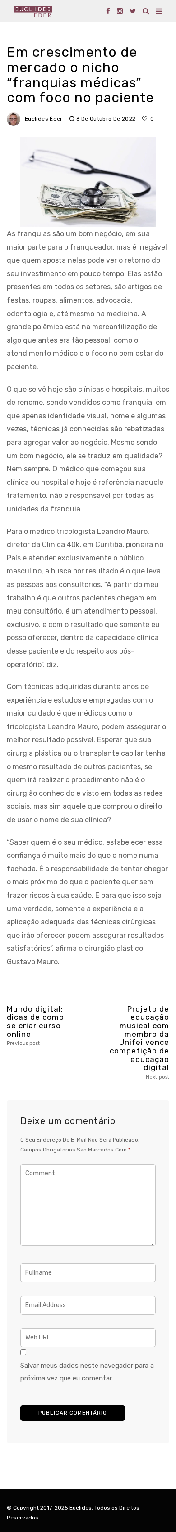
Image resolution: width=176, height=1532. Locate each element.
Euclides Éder (44, 119)
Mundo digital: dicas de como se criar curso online (35, 1026)
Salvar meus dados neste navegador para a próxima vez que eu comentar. (87, 1372)
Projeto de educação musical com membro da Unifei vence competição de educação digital (139, 1042)
